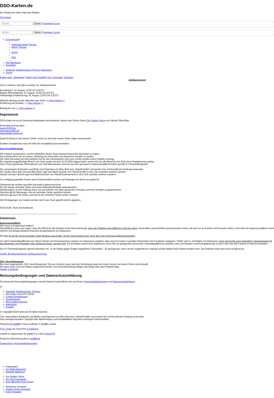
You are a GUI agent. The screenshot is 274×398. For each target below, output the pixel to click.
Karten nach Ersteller (36, 77)
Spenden (68, 77)
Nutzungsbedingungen (95, 281)
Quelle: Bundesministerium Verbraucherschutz (23, 254)
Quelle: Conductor (9, 269)
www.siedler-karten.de (11, 133)
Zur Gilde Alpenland (16, 369)
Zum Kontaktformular (11, 149)
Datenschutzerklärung (123, 281)
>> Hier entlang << (55, 100)
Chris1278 (49, 334)
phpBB (16, 324)
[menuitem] (24, 44)
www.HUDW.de (8, 128)
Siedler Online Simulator (18, 389)
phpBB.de (35, 338)
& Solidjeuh (32, 329)
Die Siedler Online (96, 120)
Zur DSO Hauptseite (16, 379)
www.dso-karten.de (9, 131)
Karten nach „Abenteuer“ (12, 77)
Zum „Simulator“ (55, 77)
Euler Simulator (13, 392)
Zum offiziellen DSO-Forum (19, 382)
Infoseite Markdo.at (15, 372)
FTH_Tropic (6, 329)
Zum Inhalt (5, 17)
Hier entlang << (35, 103)
